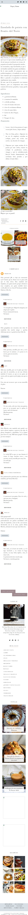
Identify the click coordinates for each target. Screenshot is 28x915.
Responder (5, 294)
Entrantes (5, 221)
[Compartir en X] (23, 221)
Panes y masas (19, 908)
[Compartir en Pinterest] (25, 221)
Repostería (8, 908)
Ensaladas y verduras (5, 219)
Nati (5, 324)
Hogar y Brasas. (19, 913)
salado (3, 223)
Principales (10, 906)
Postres (19, 906)
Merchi (6, 512)
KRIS (5, 366)
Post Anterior (8, 591)
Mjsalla (7, 424)
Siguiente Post (19, 594)
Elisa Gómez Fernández (12, 472)
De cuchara (19, 904)
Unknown (7, 273)
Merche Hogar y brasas (15, 303)
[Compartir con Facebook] (20, 221)
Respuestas (8, 299)
